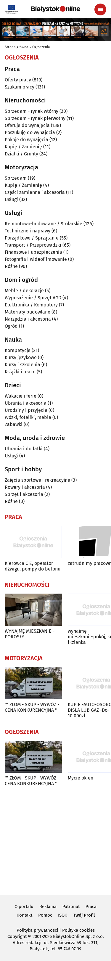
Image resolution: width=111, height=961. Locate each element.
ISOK (62, 915)
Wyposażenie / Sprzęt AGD (33, 297)
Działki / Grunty (21, 154)
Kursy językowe (21, 357)
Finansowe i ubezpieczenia (33, 252)
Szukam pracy (19, 87)
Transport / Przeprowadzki (33, 245)
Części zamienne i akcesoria (35, 192)
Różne (11, 266)
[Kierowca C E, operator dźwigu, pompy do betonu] (33, 542)
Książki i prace (20, 372)
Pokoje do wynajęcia (26, 139)
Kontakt (24, 915)
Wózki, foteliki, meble (28, 417)
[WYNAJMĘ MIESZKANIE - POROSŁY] (33, 610)
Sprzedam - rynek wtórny (31, 111)
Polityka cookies (78, 930)
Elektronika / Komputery (31, 305)
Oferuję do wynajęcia (27, 125)
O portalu (24, 906)
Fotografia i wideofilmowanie (36, 259)
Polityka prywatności (37, 930)
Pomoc (45, 915)
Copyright (17, 936)
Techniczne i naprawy (27, 231)
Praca (91, 906)
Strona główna (16, 47)
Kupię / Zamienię (23, 147)
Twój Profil (84, 915)
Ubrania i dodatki (24, 448)
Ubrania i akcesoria (25, 403)
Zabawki (13, 424)
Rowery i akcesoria (25, 487)
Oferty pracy (18, 80)
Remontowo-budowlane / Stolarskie (43, 223)
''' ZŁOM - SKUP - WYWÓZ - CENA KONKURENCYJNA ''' (32, 707)
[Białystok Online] (55, 9)
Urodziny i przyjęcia (26, 410)
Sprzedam (16, 178)
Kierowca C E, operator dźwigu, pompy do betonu (32, 566)
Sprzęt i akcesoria (24, 494)
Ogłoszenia (41, 47)
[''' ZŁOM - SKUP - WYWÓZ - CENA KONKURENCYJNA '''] (33, 683)
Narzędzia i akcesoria (28, 319)
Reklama (48, 906)
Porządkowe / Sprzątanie (32, 238)
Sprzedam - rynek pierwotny (35, 118)
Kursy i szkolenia (22, 364)
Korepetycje (17, 350)
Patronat (71, 906)
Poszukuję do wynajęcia (30, 132)
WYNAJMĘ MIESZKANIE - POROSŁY (29, 633)
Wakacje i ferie (20, 396)
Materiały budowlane (27, 312)
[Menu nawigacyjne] (100, 9)
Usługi (11, 199)
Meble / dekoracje (24, 290)
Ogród (11, 326)
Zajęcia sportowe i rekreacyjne (37, 480)
